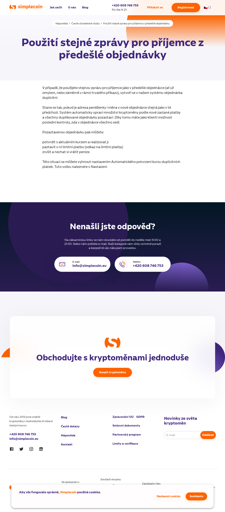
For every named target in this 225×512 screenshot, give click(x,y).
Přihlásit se (155, 7)
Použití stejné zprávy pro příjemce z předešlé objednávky (136, 23)
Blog (85, 7)
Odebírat (208, 435)
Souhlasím (196, 496)
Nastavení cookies (168, 496)
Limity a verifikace (125, 444)
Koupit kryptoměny (112, 372)
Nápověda (62, 23)
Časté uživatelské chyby (85, 23)
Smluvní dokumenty (126, 425)
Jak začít (56, 7)
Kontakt (66, 444)
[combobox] (209, 7)
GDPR (140, 417)
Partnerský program (126, 435)
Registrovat (186, 7)
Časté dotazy (70, 426)
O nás (72, 7)
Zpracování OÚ (123, 417)
